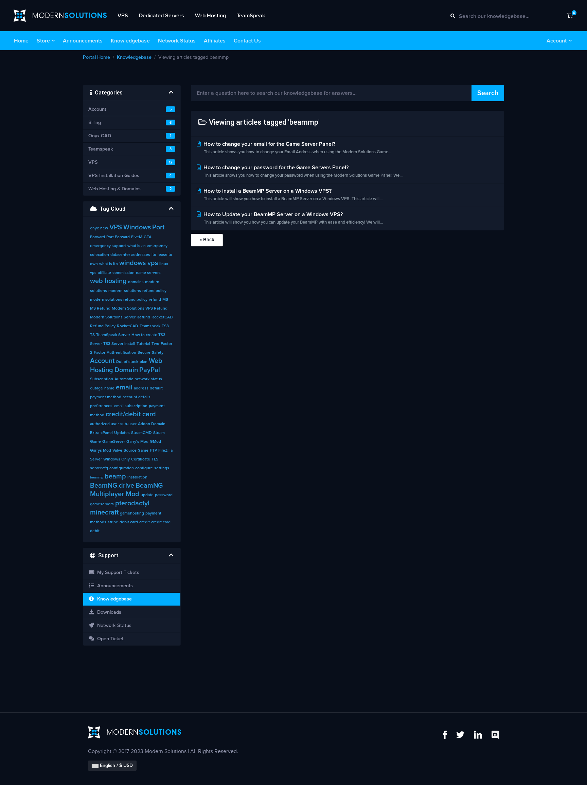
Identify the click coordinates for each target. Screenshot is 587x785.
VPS (123, 15)
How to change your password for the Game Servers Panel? (302, 171)
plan (143, 362)
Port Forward (118, 237)
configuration (121, 468)
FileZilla (165, 451)
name (109, 388)
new (104, 228)
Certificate (140, 459)
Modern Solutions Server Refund (120, 317)
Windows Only (116, 459)
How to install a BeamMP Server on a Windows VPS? (292, 194)
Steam (159, 433)
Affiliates (215, 40)
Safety (157, 353)
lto (154, 255)
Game (95, 442)
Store (43, 40)
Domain (126, 370)
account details (136, 397)
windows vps (138, 263)
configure (144, 468)
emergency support (108, 246)
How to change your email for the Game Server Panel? (296, 147)
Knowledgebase (130, 40)
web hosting (108, 281)
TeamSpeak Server (113, 335)
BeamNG (149, 485)
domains (136, 282)
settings (161, 468)
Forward (97, 237)
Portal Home (96, 57)
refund (155, 300)
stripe (113, 522)
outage (96, 388)
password (164, 495)
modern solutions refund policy (118, 300)
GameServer (113, 442)
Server (96, 459)
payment (153, 513)
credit (144, 522)
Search (487, 93)
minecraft (104, 512)
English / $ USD (116, 765)
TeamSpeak (251, 15)
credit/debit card (131, 414)
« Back (206, 239)
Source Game (136, 451)
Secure (144, 353)
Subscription (101, 379)
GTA (148, 237)
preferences (101, 406)
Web (155, 360)
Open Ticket (109, 638)
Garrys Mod (100, 451)
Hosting (101, 370)
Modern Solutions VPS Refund (139, 309)
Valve (117, 451)
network (142, 379)
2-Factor (97, 353)
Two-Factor (162, 344)
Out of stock (127, 362)
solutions (132, 291)
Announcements (83, 40)
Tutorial (143, 344)
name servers (148, 273)
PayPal (149, 370)
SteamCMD (141, 433)
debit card (129, 522)
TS (92, 335)
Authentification (121, 353)
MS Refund (100, 309)
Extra (94, 433)
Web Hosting (210, 15)
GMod (155, 442)
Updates (122, 433)
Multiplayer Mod (114, 494)
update (147, 495)
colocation (99, 255)
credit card (161, 522)
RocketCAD (127, 326)
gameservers (102, 504)
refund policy (154, 291)
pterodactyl (132, 503)
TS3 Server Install (119, 344)
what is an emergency (147, 246)
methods (98, 522)
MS (165, 300)
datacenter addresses (130, 255)
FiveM (136, 237)
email (124, 387)
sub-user (128, 424)
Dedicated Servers (161, 15)
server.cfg (99, 468)
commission (123, 273)
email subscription (130, 406)
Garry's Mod (137, 442)
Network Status (177, 40)
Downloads (107, 612)
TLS (155, 459)
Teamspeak (150, 326)
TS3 (165, 326)
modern (115, 291)
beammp (96, 477)
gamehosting (132, 513)
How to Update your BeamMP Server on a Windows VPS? (292, 218)
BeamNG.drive (112, 485)
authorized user (104, 424)
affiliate (104, 273)
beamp (115, 476)
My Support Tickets (116, 572)
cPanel (107, 433)
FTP (153, 451)
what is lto (108, 264)
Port (158, 227)
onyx (94, 228)
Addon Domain (151, 424)
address (141, 388)
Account (557, 40)
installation (137, 477)
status (156, 379)
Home (21, 40)
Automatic (123, 379)
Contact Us (247, 40)
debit (95, 531)
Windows (137, 227)
